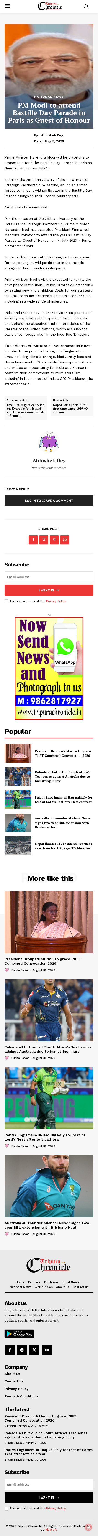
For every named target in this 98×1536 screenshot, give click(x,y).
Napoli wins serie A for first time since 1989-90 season (70, 408)
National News (49, 96)
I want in (46, 590)
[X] (43, 539)
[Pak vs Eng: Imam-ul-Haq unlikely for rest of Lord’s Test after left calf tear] (18, 799)
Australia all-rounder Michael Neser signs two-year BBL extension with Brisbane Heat (48, 1225)
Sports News (14, 1442)
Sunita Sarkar (20, 970)
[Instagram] (22, 1350)
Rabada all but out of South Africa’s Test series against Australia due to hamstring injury (62, 776)
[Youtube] (47, 1350)
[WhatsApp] (64, 539)
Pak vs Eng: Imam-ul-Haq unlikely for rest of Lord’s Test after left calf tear (63, 799)
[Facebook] (33, 539)
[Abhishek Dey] (49, 442)
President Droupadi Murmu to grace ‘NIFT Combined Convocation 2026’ (63, 753)
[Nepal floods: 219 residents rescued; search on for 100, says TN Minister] (18, 845)
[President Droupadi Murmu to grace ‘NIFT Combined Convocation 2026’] (18, 753)
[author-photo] (7, 970)
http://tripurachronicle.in (49, 467)
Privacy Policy (56, 601)
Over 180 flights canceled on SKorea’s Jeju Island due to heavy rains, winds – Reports (26, 410)
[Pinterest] (54, 539)
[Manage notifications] (88, 1527)
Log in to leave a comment (49, 501)
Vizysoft (51, 1529)
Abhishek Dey (52, 135)
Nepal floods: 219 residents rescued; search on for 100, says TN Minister (63, 845)
